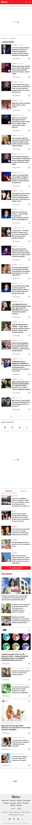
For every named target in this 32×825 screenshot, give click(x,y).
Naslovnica (4, 38)
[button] (16, 58)
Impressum (5, 812)
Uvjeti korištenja (25, 812)
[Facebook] (5, 427)
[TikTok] (19, 427)
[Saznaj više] (29, 574)
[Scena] (19, 809)
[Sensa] (13, 809)
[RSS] (27, 427)
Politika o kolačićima (14, 812)
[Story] (3, 2)
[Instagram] (12, 427)
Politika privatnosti (14, 814)
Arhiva (21, 814)
